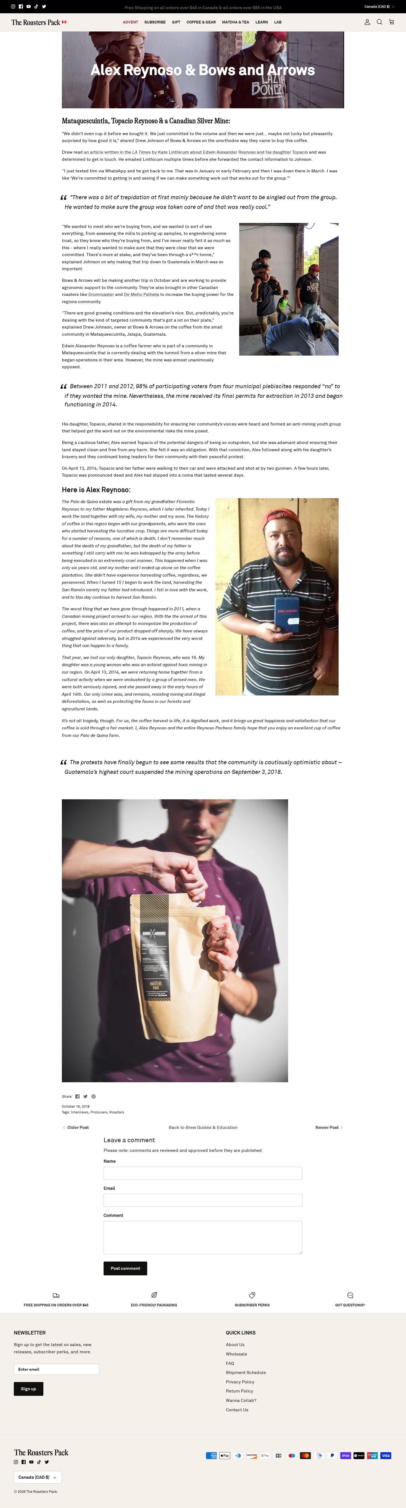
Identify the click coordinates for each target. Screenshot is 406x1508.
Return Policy (239, 1391)
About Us (235, 1344)
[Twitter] (44, 6)
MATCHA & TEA (235, 22)
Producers (98, 1112)
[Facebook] (21, 6)
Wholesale (236, 1354)
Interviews (79, 1112)
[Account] (366, 22)
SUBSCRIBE (155, 22)
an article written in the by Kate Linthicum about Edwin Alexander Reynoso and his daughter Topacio (196, 152)
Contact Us (237, 1409)
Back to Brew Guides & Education (203, 1127)
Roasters (116, 1112)
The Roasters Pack (41, 1491)
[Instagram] (13, 6)
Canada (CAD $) (377, 6)
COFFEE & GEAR (201, 22)
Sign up (28, 1389)
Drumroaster (101, 294)
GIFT (176, 22)
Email (109, 1188)
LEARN (261, 22)
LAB (277, 22)
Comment (113, 1215)
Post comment (125, 1268)
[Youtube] (29, 6)
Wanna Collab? (241, 1400)
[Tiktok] (36, 6)
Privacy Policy (240, 1381)
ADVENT (130, 22)
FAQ (230, 1363)
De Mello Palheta (141, 294)
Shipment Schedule (246, 1372)
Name (110, 1161)
